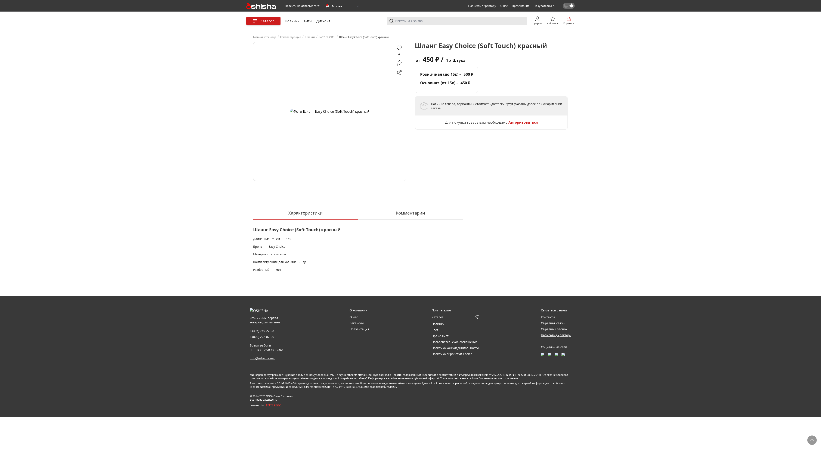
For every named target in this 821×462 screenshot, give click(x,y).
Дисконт (323, 21)
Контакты (548, 317)
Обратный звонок (554, 329)
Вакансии (357, 323)
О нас (504, 5)
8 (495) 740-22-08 (262, 331)
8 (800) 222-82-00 (262, 337)
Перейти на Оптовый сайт (302, 5)
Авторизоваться (523, 122)
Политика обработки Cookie (452, 354)
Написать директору (482, 5)
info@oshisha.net (262, 358)
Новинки (292, 21)
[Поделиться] (399, 72)
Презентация (520, 5)
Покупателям (543, 5)
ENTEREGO (274, 405)
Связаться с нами (554, 310)
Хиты (308, 21)
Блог (435, 330)
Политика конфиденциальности (455, 348)
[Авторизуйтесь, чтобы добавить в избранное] (399, 63)
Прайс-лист (440, 336)
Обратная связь (552, 323)
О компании (359, 310)
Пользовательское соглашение (454, 342)
